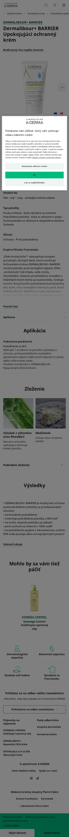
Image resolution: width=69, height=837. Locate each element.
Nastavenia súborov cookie (34, 166)
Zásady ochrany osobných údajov (46, 158)
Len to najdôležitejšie (34, 183)
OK (34, 175)
